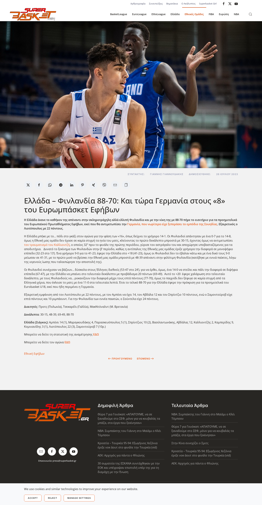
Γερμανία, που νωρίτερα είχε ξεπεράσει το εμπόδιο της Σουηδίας (172, 224)
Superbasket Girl (208, 3)
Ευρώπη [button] (224, 14)
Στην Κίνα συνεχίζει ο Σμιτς (190, 443)
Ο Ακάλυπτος (188, 3)
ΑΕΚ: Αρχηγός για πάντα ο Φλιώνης (121, 455)
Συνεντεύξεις (156, 3)
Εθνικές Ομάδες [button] (194, 14)
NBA (236, 14)
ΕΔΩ (96, 334)
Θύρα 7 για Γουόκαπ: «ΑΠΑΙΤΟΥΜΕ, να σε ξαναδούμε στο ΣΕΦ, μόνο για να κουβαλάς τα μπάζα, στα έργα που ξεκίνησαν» (129, 418)
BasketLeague (118, 14)
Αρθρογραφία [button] (137, 3)
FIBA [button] (211, 14)
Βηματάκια (172, 3)
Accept (33, 498)
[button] (250, 14)
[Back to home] (33, 14)
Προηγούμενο (122, 358)
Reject (52, 498)
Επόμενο (143, 358)
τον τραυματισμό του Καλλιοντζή (47, 245)
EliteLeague (158, 14)
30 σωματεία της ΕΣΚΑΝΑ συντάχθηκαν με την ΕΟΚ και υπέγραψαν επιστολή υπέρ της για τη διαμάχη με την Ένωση (129, 467)
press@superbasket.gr (64, 460)
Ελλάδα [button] (175, 14)
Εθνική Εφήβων (34, 354)
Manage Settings (79, 498)
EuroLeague (139, 14)
